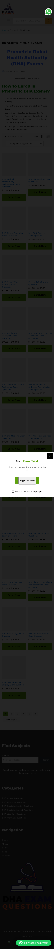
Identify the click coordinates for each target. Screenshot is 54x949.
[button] (33, 943)
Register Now (27, 480)
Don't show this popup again (28, 491)
